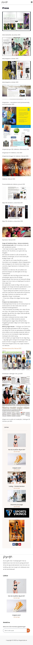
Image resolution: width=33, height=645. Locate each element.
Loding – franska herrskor (17, 486)
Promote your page (17, 505)
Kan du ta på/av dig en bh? (16, 449)
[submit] (28, 631)
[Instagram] (16, 544)
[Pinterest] (19, 544)
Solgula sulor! (17, 468)
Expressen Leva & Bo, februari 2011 (11, 348)
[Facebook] (13, 544)
